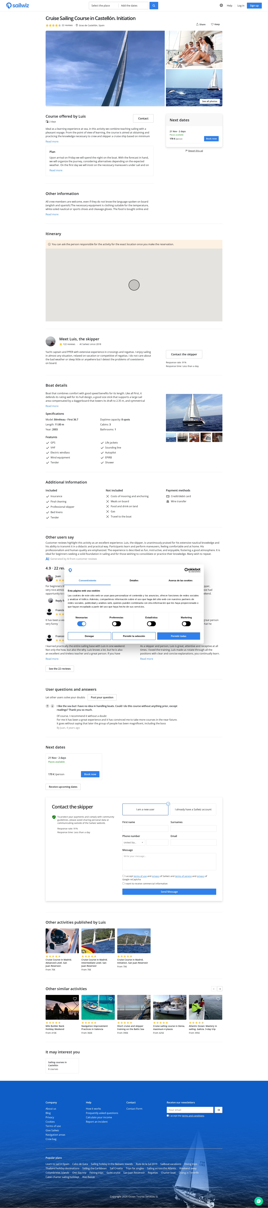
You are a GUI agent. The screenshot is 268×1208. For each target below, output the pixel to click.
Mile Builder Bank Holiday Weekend (55, 1028)
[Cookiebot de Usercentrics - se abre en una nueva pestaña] (186, 570)
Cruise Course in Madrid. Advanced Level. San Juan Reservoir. (59, 962)
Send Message (169, 891)
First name (128, 822)
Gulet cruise (113, 1172)
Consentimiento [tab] (87, 580)
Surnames (177, 822)
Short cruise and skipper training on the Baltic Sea (130, 1028)
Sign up (254, 5)
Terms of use (53, 1126)
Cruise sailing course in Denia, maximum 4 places (169, 1028)
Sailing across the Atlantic (161, 1168)
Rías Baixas (88, 1177)
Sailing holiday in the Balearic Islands (112, 1164)
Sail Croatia (116, 1168)
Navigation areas (55, 1134)
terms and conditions (193, 1115)
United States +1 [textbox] (132, 842)
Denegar (89, 636)
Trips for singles (135, 1168)
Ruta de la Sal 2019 (146, 1164)
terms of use (140, 876)
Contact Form (134, 1108)
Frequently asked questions (102, 1113)
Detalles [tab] (134, 580)
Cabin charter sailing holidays (62, 1177)
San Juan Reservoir (134, 1172)
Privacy (50, 1117)
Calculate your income (99, 1117)
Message (127, 850)
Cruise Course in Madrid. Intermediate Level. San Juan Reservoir (94, 962)
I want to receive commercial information (146, 883)
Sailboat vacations (170, 1164)
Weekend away (187, 1168)
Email (174, 836)
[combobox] (133, 842)
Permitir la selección (134, 636)
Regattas (153, 1172)
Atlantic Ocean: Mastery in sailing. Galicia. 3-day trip (203, 1028)
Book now (211, 138)
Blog (48, 1113)
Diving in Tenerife (189, 1172)
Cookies (50, 1121)
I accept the (186, 1115)
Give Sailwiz (52, 1130)
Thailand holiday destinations (62, 1168)
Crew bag (51, 1139)
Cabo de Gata (80, 1164)
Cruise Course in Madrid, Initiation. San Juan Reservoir (132, 961)
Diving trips (190, 1164)
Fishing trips (96, 1172)
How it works (93, 1108)
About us (51, 1108)
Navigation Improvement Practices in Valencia (94, 1028)
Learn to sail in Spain (57, 1164)
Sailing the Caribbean (94, 1168)
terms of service (183, 876)
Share (202, 24)
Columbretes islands (57, 1172)
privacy (155, 876)
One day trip (79, 1172)
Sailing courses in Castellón (57, 1064)
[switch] (116, 623)
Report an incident (97, 1121)
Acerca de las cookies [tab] (180, 580)
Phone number (131, 836)
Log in (240, 5)
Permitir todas (178, 636)
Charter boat (168, 1172)
